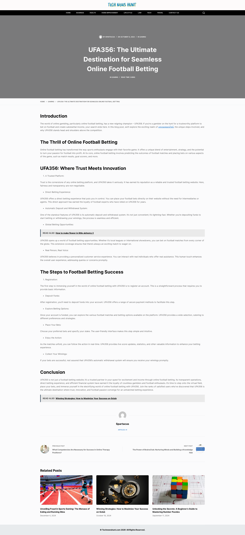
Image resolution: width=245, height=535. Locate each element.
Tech (149, 13)
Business (80, 13)
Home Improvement (110, 13)
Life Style (128, 13)
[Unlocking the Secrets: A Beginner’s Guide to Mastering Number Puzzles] (178, 490)
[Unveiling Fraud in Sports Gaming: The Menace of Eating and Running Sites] (66, 490)
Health (93, 13)
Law (139, 13)
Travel (160, 13)
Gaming (143, 37)
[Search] (204, 13)
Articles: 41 (122, 430)
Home (68, 13)
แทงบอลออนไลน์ (166, 127)
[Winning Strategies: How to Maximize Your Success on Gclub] (122, 490)
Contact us (174, 13)
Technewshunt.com (111, 530)
